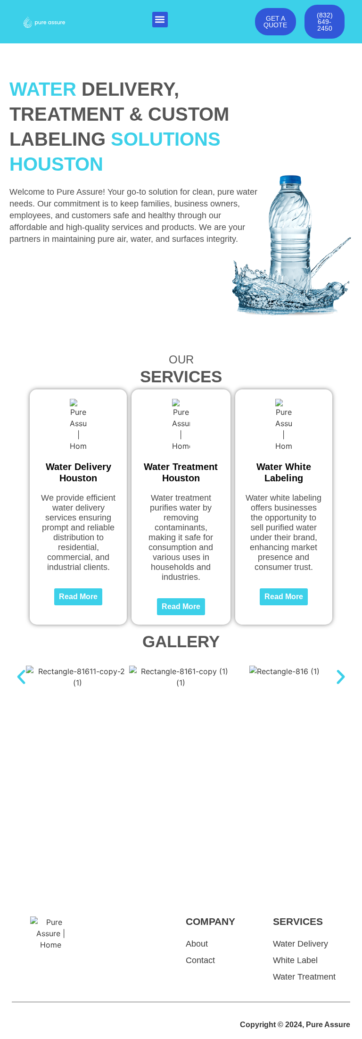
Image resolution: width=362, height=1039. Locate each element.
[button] (160, 19)
